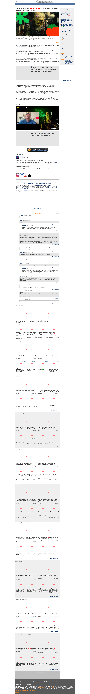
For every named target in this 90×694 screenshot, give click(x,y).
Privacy (43, 681)
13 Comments (39, 213)
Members (52, 3)
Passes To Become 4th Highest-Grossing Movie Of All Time (66, 21)
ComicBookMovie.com (24, 190)
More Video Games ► (55, 481)
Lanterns (46, 361)
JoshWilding (21, 173)
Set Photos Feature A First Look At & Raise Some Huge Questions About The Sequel (67, 16)
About (26, 681)
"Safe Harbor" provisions (45, 183)
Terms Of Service (30, 681)
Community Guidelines (47, 185)
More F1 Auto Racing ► (55, 596)
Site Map (22, 681)
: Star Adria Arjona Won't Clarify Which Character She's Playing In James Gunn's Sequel (67, 30)
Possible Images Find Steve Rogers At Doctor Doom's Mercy (67, 12)
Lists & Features (46, 3)
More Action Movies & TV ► (54, 631)
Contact (54, 681)
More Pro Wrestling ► (55, 669)
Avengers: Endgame (55, 343)
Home (16, 681)
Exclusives (41, 3)
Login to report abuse (55, 218)
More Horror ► (56, 520)
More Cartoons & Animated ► (53, 558)
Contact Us (17, 692)
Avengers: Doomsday (34, 361)
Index (19, 681)
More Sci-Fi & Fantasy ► (55, 410)
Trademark (51, 681)
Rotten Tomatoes (19, 46)
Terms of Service (39, 185)
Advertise (58, 681)
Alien (58, 361)
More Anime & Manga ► (54, 446)
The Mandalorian (23, 361)
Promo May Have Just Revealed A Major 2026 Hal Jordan (67, 25)
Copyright (47, 681)
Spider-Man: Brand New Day (32, 343)
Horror (36, 308)
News (37, 3)
